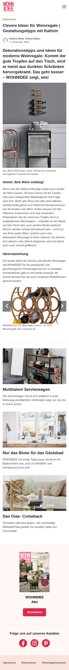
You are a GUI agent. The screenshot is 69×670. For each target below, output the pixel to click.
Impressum (9, 662)
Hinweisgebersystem (54, 662)
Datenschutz (29, 662)
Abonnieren (34, 612)
